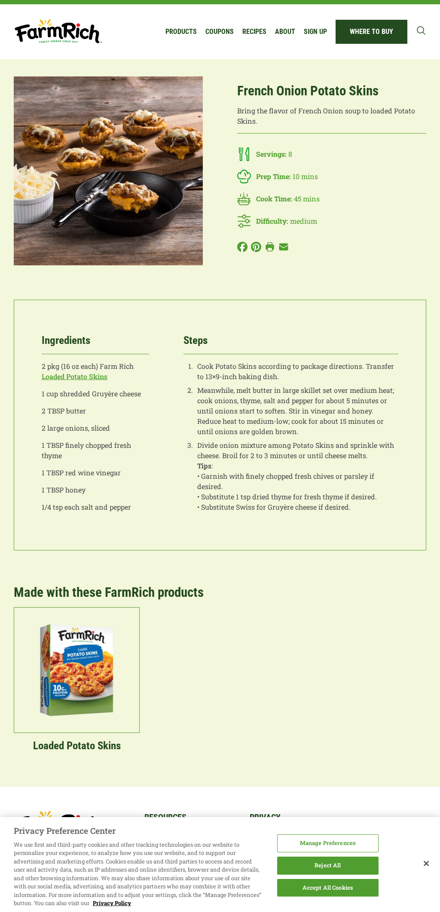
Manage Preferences (328, 843)
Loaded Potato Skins (74, 376)
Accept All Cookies (327, 887)
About (285, 31)
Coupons (219, 31)
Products (181, 31)
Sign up (315, 31)
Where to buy (371, 31)
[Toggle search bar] (421, 30)
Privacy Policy (112, 903)
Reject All (328, 865)
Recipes (254, 31)
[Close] (426, 863)
